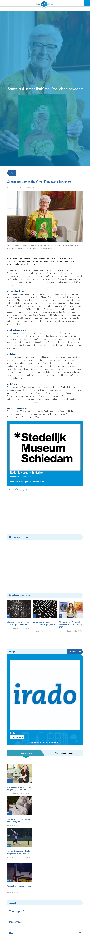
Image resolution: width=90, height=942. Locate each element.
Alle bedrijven (73, 651)
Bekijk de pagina (17, 737)
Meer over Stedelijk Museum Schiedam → (27, 481)
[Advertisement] (45, 513)
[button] (32, 743)
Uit (12, 173)
